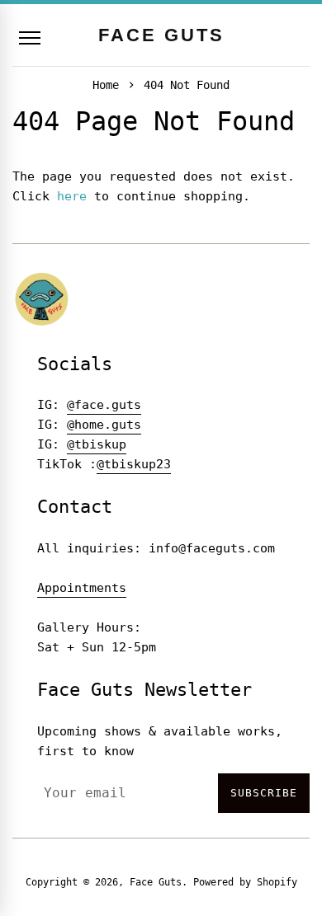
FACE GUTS (161, 35)
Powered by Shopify (245, 882)
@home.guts (104, 424)
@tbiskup (96, 444)
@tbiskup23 (134, 464)
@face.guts (104, 404)
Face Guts (156, 882)
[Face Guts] (42, 299)
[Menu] (29, 38)
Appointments (81, 587)
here (72, 196)
